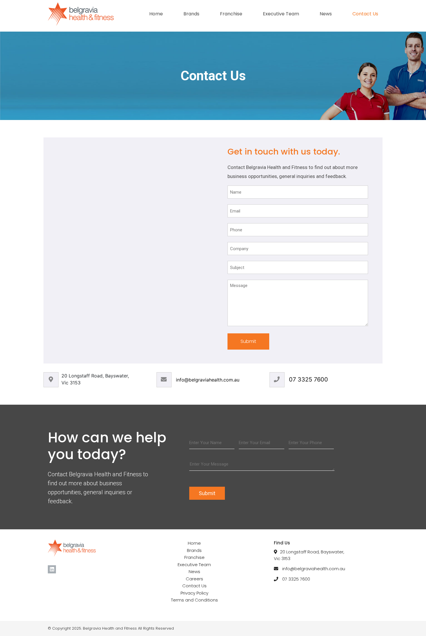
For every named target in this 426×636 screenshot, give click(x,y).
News (326, 13)
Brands (191, 13)
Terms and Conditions (194, 600)
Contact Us (365, 13)
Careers (194, 579)
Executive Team (281, 13)
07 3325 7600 (308, 379)
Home (156, 13)
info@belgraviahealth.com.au (207, 380)
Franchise (231, 13)
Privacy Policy (194, 593)
